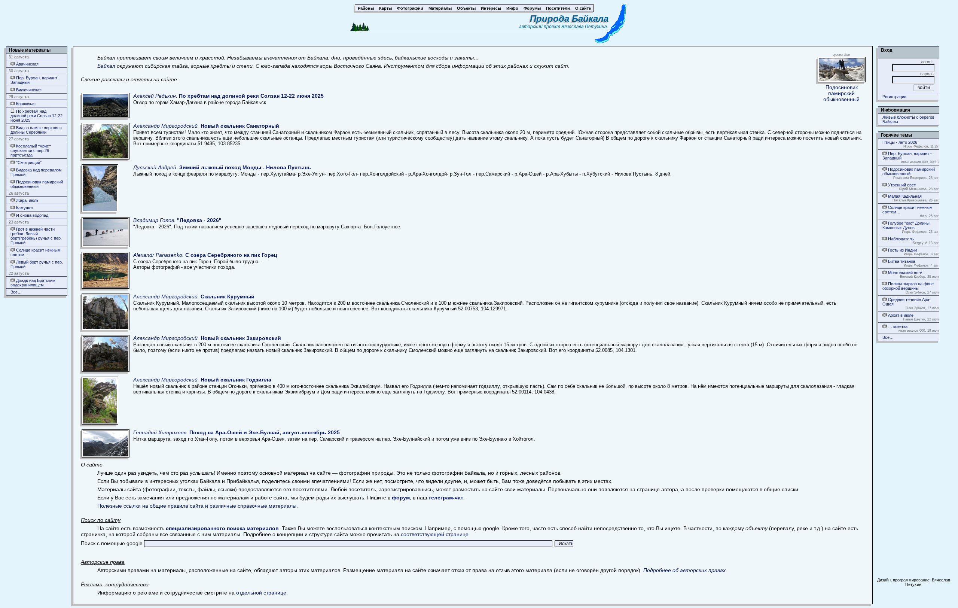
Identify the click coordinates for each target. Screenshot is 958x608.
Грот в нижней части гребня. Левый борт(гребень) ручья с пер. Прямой (36, 236)
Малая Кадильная (904, 196)
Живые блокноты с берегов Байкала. (908, 119)
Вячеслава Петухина (584, 26)
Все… (16, 292)
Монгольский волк (904, 272)
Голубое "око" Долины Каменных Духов (906, 225)
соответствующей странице (435, 534)
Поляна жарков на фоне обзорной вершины (908, 286)
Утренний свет (901, 185)
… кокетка (897, 326)
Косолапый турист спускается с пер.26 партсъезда (30, 150)
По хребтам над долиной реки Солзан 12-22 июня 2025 (36, 115)
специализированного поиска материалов (222, 528)
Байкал (106, 66)
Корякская (25, 103)
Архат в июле (900, 315)
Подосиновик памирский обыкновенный (36, 184)
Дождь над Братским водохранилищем (32, 282)
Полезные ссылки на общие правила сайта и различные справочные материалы (196, 506)
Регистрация (894, 96)
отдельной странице (261, 593)
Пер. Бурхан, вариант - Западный (35, 80)
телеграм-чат (445, 498)
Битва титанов (901, 261)
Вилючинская (28, 90)
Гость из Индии (902, 250)
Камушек (24, 208)
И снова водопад (31, 215)
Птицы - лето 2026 (899, 142)
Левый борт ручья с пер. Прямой (36, 264)
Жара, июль (27, 200)
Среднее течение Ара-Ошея (906, 301)
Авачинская (27, 64)
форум (401, 498)
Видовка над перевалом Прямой (36, 172)
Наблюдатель (900, 239)
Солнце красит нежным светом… (35, 252)
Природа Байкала (569, 18)
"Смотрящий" (28, 162)
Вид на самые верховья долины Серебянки (36, 129)
